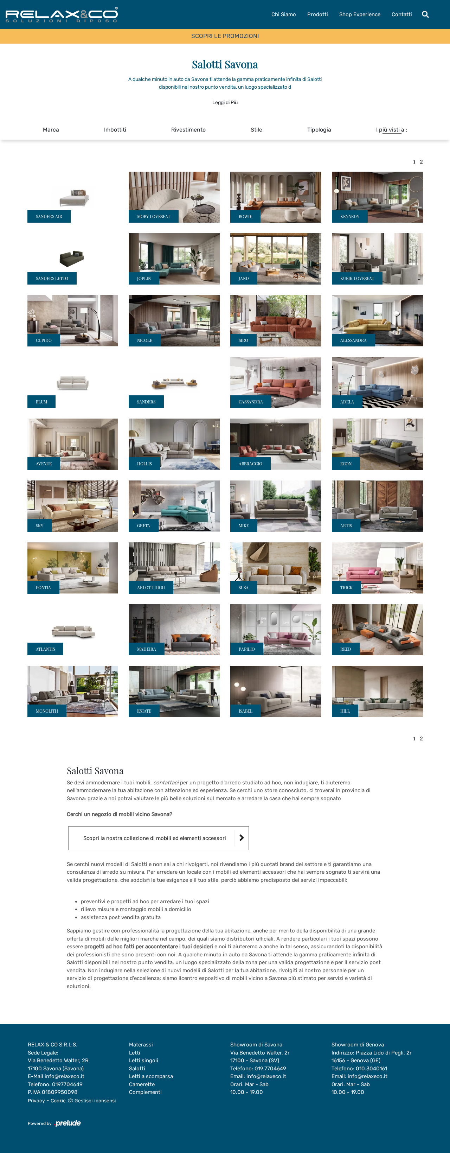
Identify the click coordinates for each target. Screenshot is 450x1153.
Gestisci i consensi (95, 1101)
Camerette (142, 1084)
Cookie (58, 1101)
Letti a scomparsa (151, 1076)
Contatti (402, 14)
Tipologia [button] (319, 129)
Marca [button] (51, 129)
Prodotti (317, 14)
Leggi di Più (225, 103)
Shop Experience (359, 14)
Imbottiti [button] (115, 129)
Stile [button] (256, 129)
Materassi (141, 1044)
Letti (134, 1053)
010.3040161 (371, 1068)
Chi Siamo (283, 14)
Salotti (137, 1068)
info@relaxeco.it (64, 1076)
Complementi (145, 1092)
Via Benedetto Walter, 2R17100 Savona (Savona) (58, 1064)
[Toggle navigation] (425, 14)
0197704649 (67, 1084)
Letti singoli (143, 1060)
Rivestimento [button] (188, 129)
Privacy (36, 1101)
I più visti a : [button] (391, 129)
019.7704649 (270, 1068)
